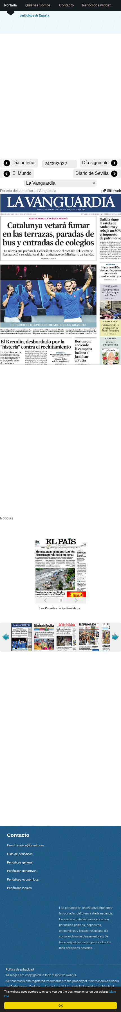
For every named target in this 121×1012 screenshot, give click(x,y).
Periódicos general (19, 862)
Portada (10, 5)
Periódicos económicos (23, 879)
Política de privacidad (20, 969)
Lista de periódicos (20, 854)
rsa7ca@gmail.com (30, 845)
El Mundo (21, 173)
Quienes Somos (38, 5)
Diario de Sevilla (92, 173)
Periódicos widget (96, 5)
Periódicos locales (19, 888)
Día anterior (23, 162)
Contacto (66, 5)
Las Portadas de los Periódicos (59, 608)
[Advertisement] (60, 96)
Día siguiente (96, 162)
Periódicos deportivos (22, 870)
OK (61, 1005)
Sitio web (113, 191)
